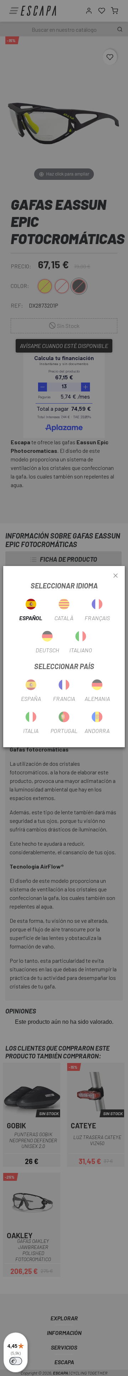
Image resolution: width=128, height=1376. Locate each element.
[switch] (15, 1361)
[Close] (115, 576)
